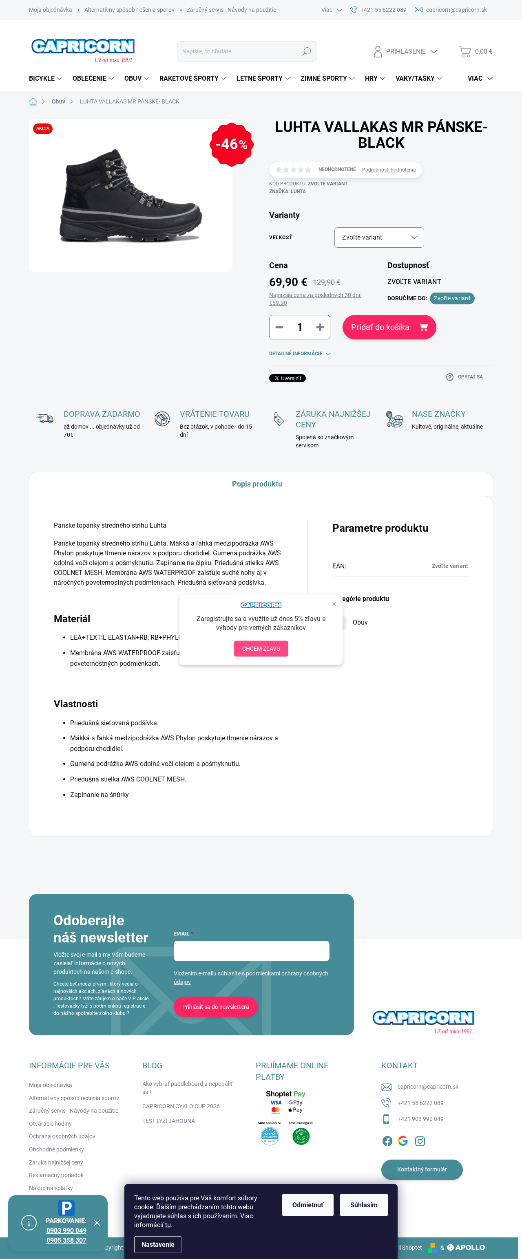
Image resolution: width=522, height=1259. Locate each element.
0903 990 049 (66, 1231)
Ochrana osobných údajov (62, 1136)
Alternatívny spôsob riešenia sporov (129, 10)
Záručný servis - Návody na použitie (231, 10)
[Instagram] (420, 1140)
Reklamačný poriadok (56, 1175)
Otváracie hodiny (50, 1123)
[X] (404, 1140)
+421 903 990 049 (421, 1119)
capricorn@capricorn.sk (428, 1086)
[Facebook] (387, 1140)
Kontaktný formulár (422, 1169)
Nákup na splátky (51, 1188)
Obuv (360, 622)
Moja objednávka (50, 10)
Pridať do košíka (380, 327)
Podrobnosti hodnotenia (389, 170)
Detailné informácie (296, 354)
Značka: (287, 191)
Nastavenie (158, 1244)
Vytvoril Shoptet (402, 1247)
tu (168, 1225)
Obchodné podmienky (56, 1149)
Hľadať (306, 51)
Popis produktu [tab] (257, 484)
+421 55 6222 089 (421, 1103)
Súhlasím (364, 1205)
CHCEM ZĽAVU (261, 648)
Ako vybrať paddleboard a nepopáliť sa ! (187, 1088)
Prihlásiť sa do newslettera (215, 1007)
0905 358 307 (66, 1240)
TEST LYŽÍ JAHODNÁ (168, 1121)
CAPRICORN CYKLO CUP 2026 (181, 1106)
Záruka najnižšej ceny (56, 1162)
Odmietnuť (307, 1205)
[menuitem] (46, 78)
